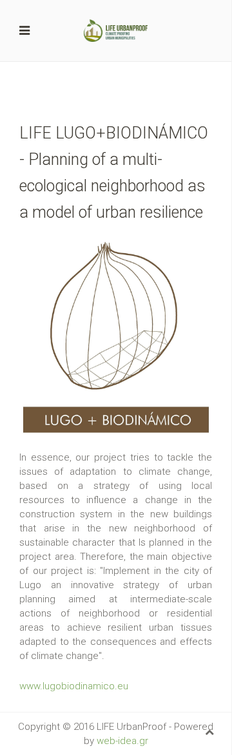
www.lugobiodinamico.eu (73, 686)
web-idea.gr (122, 741)
